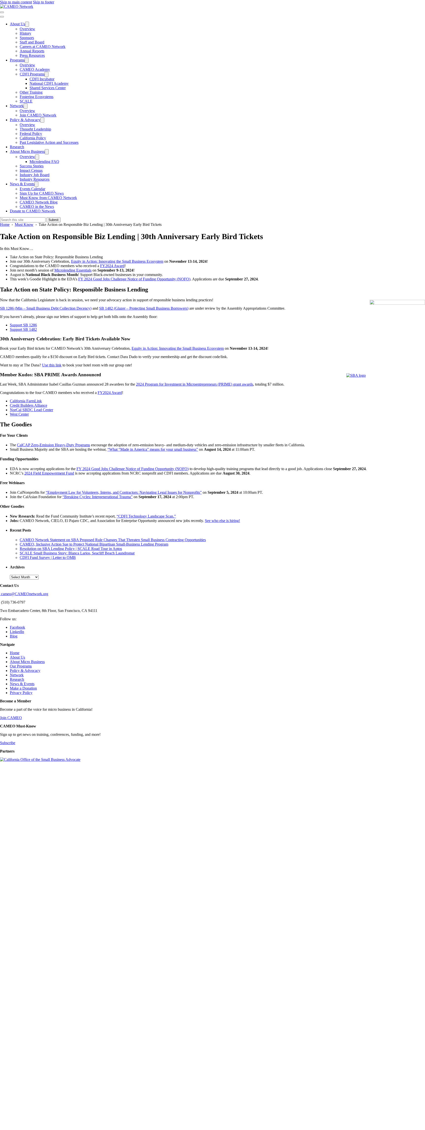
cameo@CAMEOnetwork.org (24, 594)
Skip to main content (16, 2)
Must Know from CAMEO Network (48, 198)
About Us (17, 24)
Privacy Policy (21, 693)
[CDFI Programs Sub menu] (46, 74)
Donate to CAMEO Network (32, 211)
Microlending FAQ (44, 161)
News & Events (22, 184)
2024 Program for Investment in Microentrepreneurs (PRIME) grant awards (194, 384)
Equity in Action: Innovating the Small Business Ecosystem (117, 261)
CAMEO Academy (35, 69)
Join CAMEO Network (38, 115)
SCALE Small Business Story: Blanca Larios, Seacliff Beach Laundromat (77, 553)
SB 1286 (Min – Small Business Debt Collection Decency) (45, 308)
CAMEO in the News (37, 206)
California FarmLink (26, 401)
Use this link (51, 365)
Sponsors (27, 38)
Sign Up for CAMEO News (42, 193)
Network (17, 106)
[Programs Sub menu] (27, 60)
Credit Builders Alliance (28, 405)
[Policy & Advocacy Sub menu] (42, 120)
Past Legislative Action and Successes (49, 142)
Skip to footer (43, 2)
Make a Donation (23, 688)
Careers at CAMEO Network (42, 46)
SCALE (26, 101)
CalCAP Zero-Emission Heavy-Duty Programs (53, 445)
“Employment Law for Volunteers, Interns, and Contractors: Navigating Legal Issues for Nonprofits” (124, 492)
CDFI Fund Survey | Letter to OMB (48, 557)
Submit (53, 220)
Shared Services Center (48, 88)
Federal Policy (31, 133)
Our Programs (21, 666)
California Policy (33, 138)
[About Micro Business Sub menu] (47, 151)
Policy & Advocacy (25, 120)
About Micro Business (27, 151)
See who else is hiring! (222, 521)
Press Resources (32, 55)
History (25, 33)
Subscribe (7, 743)
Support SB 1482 (23, 329)
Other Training (31, 92)
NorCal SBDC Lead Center (31, 410)
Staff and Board (32, 42)
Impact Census (31, 170)
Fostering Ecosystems (36, 97)
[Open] (2, 12)
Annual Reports (32, 51)
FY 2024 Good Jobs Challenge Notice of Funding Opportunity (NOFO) (134, 279)
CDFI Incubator (42, 79)
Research (17, 147)
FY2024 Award (112, 266)
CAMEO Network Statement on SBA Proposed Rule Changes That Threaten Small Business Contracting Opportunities (113, 540)
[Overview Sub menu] (37, 156)
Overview (27, 29)
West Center (19, 414)
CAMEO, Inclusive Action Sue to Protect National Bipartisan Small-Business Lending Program (94, 544)
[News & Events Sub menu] (36, 184)
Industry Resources (34, 179)
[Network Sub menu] (26, 106)
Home (14, 653)
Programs (17, 60)
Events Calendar (32, 189)
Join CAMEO (11, 718)
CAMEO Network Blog (39, 202)
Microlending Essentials (72, 270)
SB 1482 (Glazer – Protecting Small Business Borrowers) (143, 308)
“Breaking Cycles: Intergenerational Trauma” (97, 497)
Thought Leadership (35, 129)
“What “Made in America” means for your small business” (152, 449)
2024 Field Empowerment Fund (49, 473)
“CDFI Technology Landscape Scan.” (146, 516)
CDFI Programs (32, 74)
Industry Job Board (34, 175)
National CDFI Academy (49, 83)
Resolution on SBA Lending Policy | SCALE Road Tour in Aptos (71, 549)
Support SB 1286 (23, 325)
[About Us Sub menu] (27, 24)
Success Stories (32, 166)
